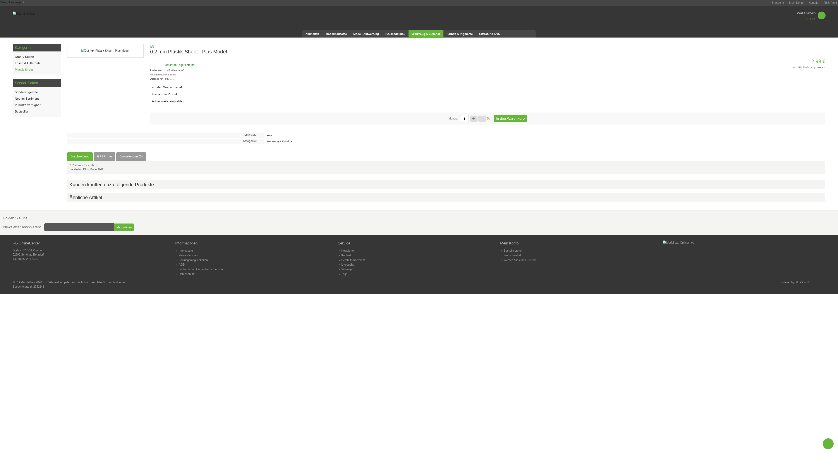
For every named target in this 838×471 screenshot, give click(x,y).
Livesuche (347, 264)
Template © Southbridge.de (107, 282)
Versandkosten (188, 255)
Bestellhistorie (513, 250)
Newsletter (348, 250)
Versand (821, 67)
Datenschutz (187, 274)
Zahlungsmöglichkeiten (193, 260)
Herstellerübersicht (353, 260)
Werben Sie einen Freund (520, 260)
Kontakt (346, 255)
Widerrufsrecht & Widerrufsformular (201, 269)
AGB (182, 264)
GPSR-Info (104, 156)
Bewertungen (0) (131, 156)
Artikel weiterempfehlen (168, 101)
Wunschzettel (512, 255)
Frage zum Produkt (165, 94)
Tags (344, 274)
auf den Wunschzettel (167, 87)
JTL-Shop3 (802, 282)
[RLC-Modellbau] (24, 13)
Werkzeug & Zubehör (279, 141)
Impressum (186, 250)
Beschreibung (79, 156)
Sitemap (346, 269)
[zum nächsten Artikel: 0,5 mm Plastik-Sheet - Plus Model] (816, 46)
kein (269, 135)
